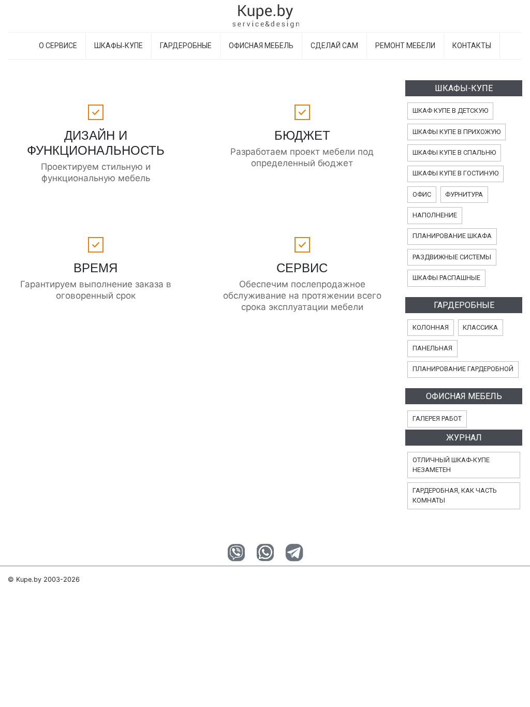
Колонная (431, 327)
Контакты (471, 45)
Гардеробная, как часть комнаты (455, 495)
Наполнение (435, 215)
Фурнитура (464, 194)
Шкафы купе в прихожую (456, 132)
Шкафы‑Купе (118, 45)
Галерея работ (437, 418)
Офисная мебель (261, 45)
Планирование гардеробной (463, 369)
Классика (480, 327)
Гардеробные (186, 45)
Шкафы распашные (446, 278)
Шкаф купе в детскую (450, 110)
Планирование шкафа (452, 236)
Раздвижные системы (452, 257)
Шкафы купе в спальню (454, 152)
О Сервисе (58, 45)
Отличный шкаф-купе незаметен (451, 465)
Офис (422, 194)
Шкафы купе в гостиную (455, 173)
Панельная (432, 348)
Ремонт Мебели (405, 45)
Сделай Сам (334, 45)
